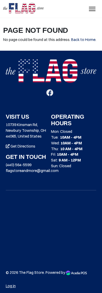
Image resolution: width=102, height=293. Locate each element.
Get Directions (22, 146)
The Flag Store (31, 272)
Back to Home (83, 39)
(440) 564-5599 (18, 165)
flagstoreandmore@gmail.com (32, 170)
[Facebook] (49, 94)
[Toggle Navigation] (92, 9)
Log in (11, 286)
